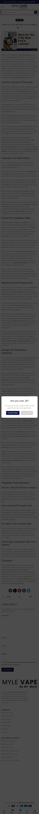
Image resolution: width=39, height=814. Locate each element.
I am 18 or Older (13, 413)
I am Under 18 (27, 413)
